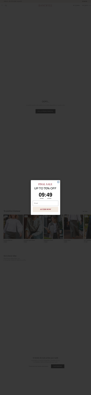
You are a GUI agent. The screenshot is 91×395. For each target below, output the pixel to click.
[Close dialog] (58, 182)
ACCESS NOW (45, 209)
